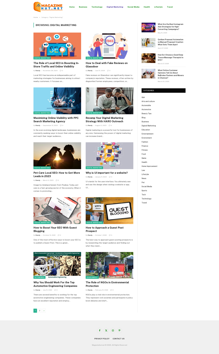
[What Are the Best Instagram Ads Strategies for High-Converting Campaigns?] (149, 27)
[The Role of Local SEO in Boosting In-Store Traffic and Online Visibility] (57, 46)
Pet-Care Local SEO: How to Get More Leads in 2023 (56, 174)
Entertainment (147, 134)
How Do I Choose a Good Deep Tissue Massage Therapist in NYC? (170, 57)
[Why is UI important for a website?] (109, 155)
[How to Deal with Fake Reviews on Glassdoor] (109, 46)
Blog (143, 118)
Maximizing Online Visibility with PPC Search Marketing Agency (56, 119)
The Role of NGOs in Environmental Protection (107, 284)
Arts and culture (148, 101)
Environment (92, 277)
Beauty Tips (146, 114)
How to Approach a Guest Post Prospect (105, 229)
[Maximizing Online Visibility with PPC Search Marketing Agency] (57, 100)
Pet (143, 182)
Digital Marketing (115, 7)
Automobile (39, 277)
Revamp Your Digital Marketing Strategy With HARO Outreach (104, 119)
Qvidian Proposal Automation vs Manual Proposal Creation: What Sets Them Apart (171, 42)
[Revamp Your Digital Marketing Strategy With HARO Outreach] (109, 100)
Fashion (145, 142)
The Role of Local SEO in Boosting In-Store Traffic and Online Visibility (56, 65)
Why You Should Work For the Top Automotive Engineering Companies (55, 284)
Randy (38, 70)
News (144, 178)
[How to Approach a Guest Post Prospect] (109, 210)
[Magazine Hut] (48, 7)
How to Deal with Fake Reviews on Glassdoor (107, 65)
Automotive (146, 109)
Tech (144, 195)
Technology (97, 7)
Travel (170, 7)
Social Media (133, 7)
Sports (144, 191)
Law (143, 170)
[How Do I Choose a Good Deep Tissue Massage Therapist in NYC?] (149, 58)
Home (72, 7)
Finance (145, 146)
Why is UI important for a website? (107, 172)
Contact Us (119, 339)
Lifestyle (158, 7)
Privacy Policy (102, 339)
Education (146, 130)
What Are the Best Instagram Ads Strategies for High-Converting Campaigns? (170, 26)
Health (147, 7)
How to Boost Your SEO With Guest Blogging (55, 229)
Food (144, 154)
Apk (143, 97)
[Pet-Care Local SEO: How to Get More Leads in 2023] (57, 155)
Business (83, 7)
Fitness (145, 150)
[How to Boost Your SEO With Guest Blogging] (57, 210)
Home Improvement (149, 166)
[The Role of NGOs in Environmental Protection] (109, 265)
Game (144, 158)
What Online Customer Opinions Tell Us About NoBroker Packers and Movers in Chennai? (171, 74)
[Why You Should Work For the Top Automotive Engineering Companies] (57, 265)
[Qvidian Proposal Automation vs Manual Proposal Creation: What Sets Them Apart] (149, 43)
